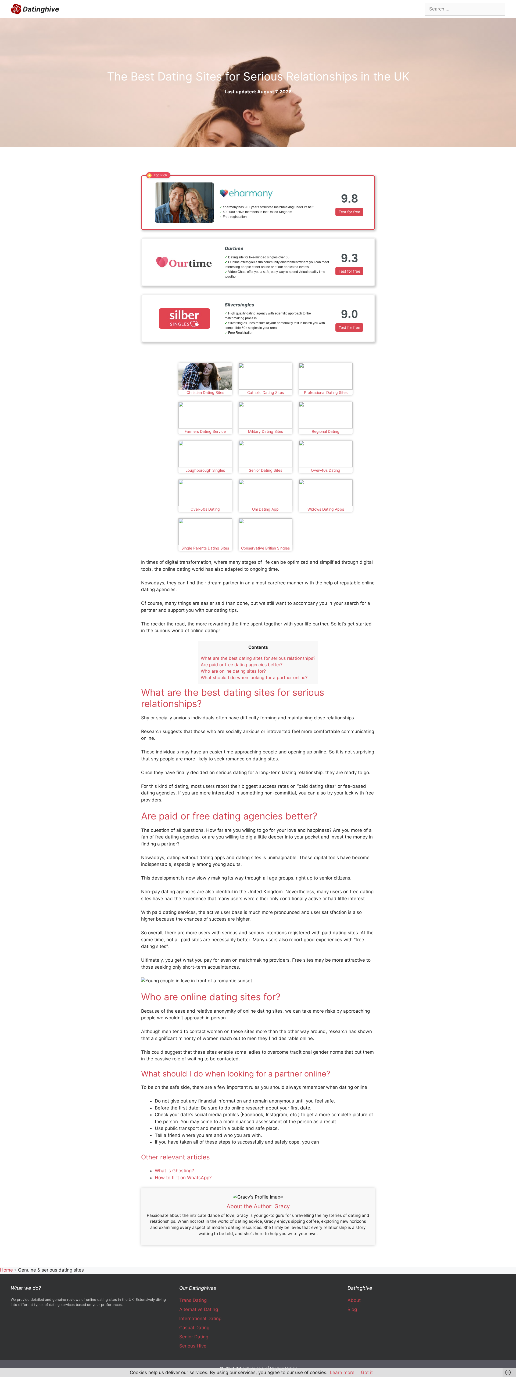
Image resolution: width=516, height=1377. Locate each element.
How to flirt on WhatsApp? (183, 1177)
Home (6, 1270)
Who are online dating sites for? (233, 671)
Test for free (349, 212)
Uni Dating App (265, 509)
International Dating (200, 1318)
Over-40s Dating (325, 470)
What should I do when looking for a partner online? (254, 677)
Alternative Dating (198, 1309)
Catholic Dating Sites (265, 392)
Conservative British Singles (265, 548)
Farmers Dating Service (205, 431)
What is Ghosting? (174, 1170)
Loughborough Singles (205, 470)
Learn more (342, 1372)
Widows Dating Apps (325, 509)
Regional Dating (325, 431)
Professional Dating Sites (325, 392)
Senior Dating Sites (265, 470)
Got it (367, 1372)
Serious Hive (192, 1346)
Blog (352, 1309)
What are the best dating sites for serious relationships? (258, 658)
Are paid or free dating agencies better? (241, 664)
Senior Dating (193, 1336)
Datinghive (41, 9)
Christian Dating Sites (205, 392)
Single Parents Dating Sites (205, 548)
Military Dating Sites (265, 431)
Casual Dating (194, 1327)
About (354, 1300)
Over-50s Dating (205, 509)
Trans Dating (193, 1300)
